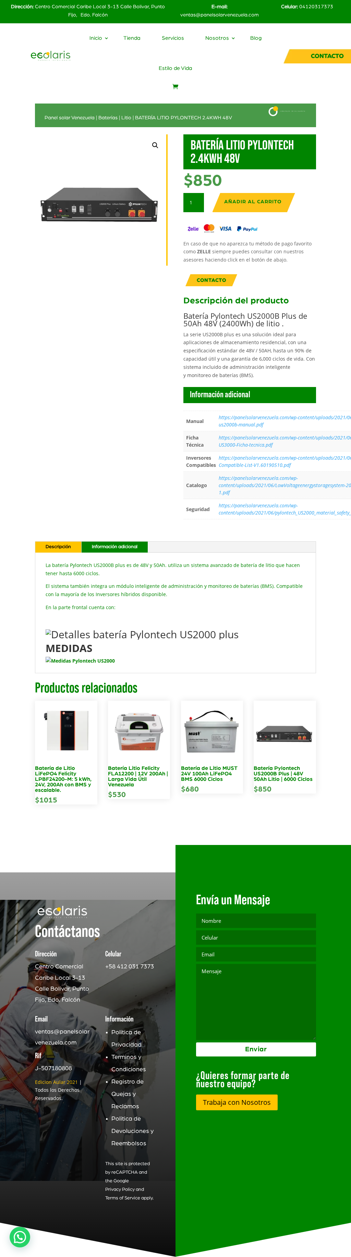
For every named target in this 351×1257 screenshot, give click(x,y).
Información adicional (114, 546)
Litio (126, 117)
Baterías (108, 117)
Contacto (211, 280)
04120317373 (316, 6)
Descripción (58, 546)
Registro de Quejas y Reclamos (127, 1094)
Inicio (95, 38)
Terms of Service (122, 1198)
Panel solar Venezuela (70, 117)
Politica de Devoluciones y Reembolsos (132, 1131)
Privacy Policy (120, 1189)
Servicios (173, 38)
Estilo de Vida (175, 68)
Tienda (132, 38)
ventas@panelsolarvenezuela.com (219, 14)
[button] (155, 145)
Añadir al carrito (252, 201)
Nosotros (217, 38)
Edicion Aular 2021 (56, 1082)
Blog (256, 38)
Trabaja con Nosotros (237, 1102)
